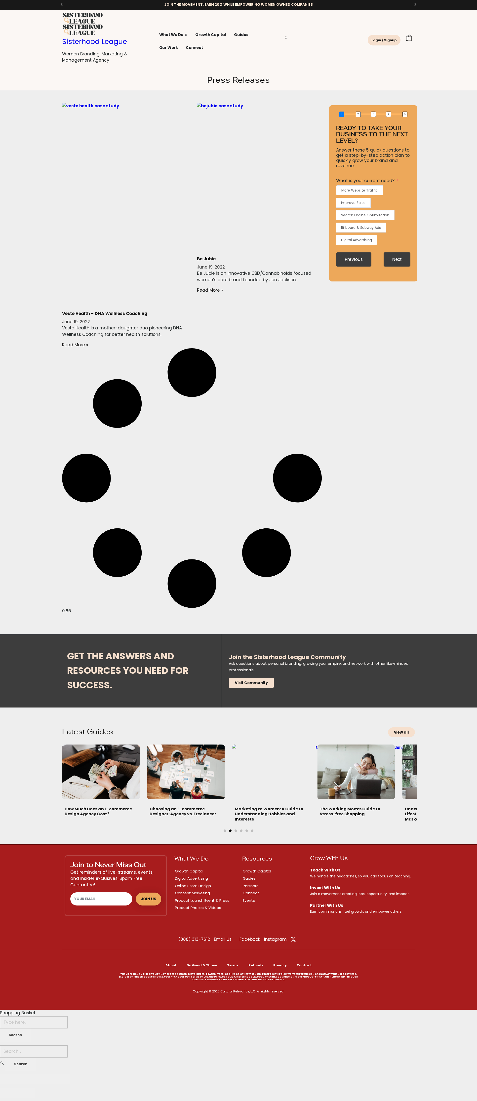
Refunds (255, 965)
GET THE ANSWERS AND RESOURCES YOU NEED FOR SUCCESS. (128, 670)
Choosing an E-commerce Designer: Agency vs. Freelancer (183, 811)
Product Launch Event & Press (202, 900)
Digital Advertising (191, 878)
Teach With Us (325, 870)
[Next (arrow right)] (26, 1093)
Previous (354, 259)
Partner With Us (326, 905)
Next (397, 259)
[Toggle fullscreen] (43, 1079)
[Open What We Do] (186, 35)
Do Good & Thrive (202, 965)
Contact (304, 965)
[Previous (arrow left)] (8, 1093)
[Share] (26, 1079)
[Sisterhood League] (106, 18)
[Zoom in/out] (61, 1079)
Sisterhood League (94, 41)
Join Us (148, 899)
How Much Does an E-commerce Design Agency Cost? (98, 811)
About (171, 965)
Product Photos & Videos (198, 907)
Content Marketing (192, 893)
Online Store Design (193, 885)
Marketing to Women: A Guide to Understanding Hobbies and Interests (269, 814)
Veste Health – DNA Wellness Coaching (104, 313)
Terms (232, 965)
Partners (250, 885)
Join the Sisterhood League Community (287, 657)
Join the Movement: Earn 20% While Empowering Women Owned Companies (238, 4)
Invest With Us (325, 888)
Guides (249, 878)
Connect (251, 893)
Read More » (75, 345)
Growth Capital (189, 871)
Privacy (280, 965)
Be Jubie (206, 259)
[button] (62, 4)
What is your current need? (365, 181)
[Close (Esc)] (8, 1079)
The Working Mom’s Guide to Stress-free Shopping (350, 811)
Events (249, 900)
